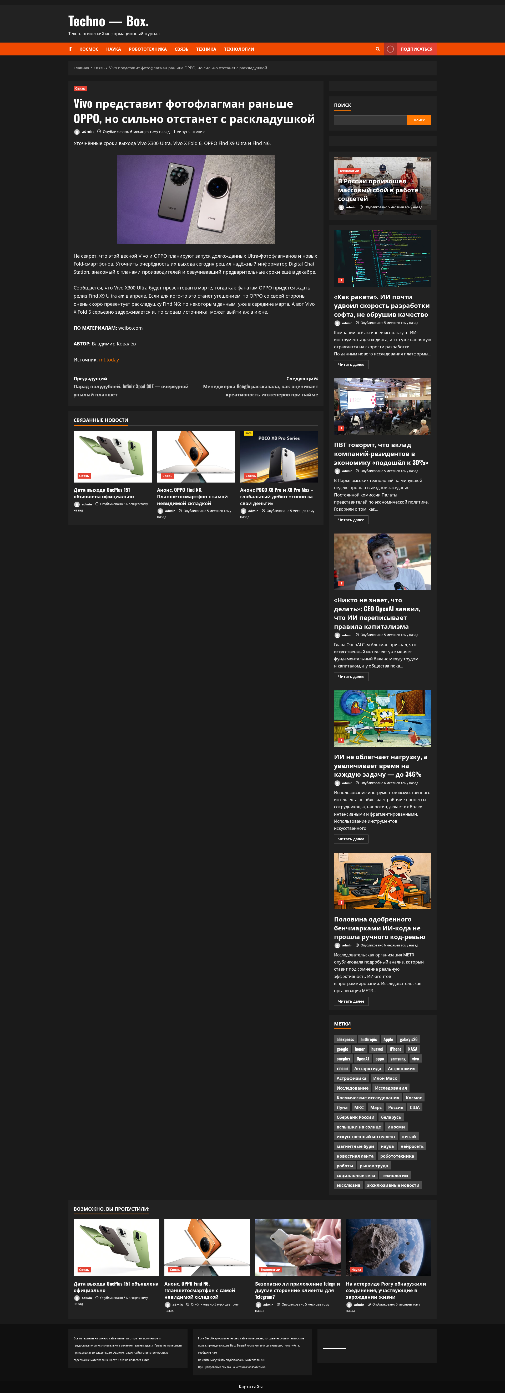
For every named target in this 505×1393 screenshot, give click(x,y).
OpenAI (363, 1058)
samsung (398, 1058)
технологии (395, 1175)
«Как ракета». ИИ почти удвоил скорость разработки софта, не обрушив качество (382, 258)
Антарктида (367, 1068)
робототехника (397, 1156)
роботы (345, 1165)
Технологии (239, 49)
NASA (412, 1049)
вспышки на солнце (359, 1126)
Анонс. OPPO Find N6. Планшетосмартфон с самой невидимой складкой (192, 496)
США (415, 1107)
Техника (206, 49)
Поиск (342, 105)
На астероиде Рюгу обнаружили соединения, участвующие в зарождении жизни (386, 1290)
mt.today (109, 359)
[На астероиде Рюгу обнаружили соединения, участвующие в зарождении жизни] (388, 1247)
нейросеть (412, 1146)
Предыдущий (131, 386)
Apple (388, 1039)
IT (70, 49)
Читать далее (353, 365)
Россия (395, 1107)
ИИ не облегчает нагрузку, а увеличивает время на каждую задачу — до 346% (382, 718)
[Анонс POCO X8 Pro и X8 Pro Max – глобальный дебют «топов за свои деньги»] (279, 457)
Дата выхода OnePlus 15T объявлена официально (104, 493)
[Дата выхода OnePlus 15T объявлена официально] (113, 457)
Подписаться (417, 49)
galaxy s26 (409, 1039)
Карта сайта (251, 1387)
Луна (342, 1107)
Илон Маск (385, 1078)
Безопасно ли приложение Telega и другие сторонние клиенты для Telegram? (297, 1290)
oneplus (343, 1058)
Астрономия (401, 1068)
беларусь (391, 1117)
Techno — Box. (108, 20)
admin (87, 131)
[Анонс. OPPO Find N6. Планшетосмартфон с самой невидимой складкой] (196, 457)
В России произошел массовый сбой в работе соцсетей (378, 189)
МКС (359, 1107)
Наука (113, 49)
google (342, 1049)
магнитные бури (355, 1146)
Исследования (391, 1088)
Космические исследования (368, 1097)
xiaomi (342, 1068)
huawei (377, 1049)
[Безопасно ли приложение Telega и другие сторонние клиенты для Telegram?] (298, 1247)
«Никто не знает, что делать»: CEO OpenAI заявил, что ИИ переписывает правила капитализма (382, 562)
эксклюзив (349, 1185)
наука (387, 1146)
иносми (396, 1126)
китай (409, 1136)
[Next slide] (428, 160)
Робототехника (148, 49)
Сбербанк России (356, 1117)
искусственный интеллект (366, 1136)
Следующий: (260, 386)
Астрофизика (352, 1078)
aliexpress (345, 1039)
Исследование (352, 1088)
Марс (376, 1107)
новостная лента (355, 1156)
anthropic (369, 1039)
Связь (181, 49)
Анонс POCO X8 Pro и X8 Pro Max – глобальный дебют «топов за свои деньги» (276, 496)
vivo (415, 1058)
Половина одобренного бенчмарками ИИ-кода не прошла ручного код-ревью (382, 881)
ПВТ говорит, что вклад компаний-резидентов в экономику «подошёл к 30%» (382, 406)
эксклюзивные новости (393, 1185)
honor (360, 1049)
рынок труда (374, 1165)
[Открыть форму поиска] (378, 49)
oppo (380, 1058)
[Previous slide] (421, 160)
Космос (88, 49)
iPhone (396, 1049)
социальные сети (356, 1175)
